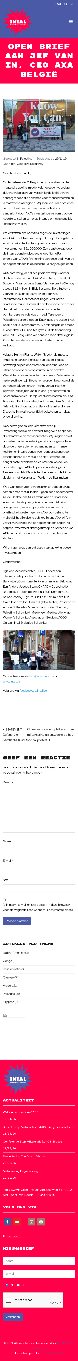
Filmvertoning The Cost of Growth (25, 1156)
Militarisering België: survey (20, 1171)
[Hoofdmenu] (71, 21)
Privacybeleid (11, 1236)
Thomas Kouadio (52, 1353)
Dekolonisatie (12, 969)
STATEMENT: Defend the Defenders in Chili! (15, 735)
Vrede (7, 985)
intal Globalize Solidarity (27, 164)
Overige (8, 977)
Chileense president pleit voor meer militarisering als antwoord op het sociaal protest (51, 735)
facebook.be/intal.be (33, 690)
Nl (72, 3)
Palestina (26, 158)
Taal (58, 3)
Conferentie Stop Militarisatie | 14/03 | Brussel (32, 1141)
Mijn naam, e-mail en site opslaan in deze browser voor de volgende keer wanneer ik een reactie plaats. (38, 908)
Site (5, 880)
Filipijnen (8, 1002)
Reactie (9, 782)
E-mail (8, 860)
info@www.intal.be (41, 676)
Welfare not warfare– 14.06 (20, 1112)
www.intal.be (11, 681)
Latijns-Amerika (13, 953)
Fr (65, 3)
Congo (7, 961)
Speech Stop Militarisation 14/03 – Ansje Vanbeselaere (38, 1127)
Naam (8, 841)
